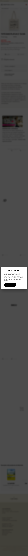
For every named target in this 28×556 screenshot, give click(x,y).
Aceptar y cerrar (10, 284)
